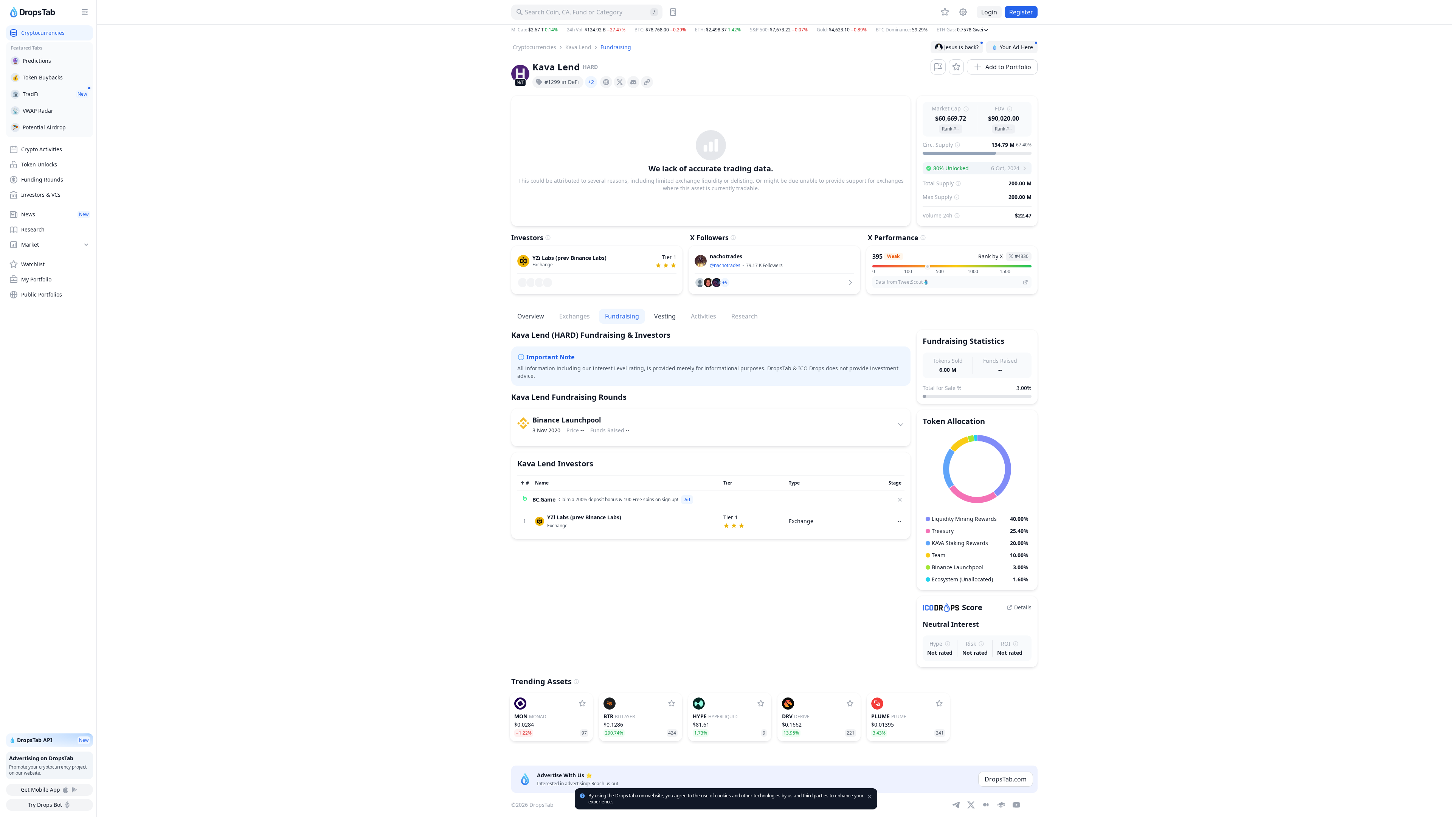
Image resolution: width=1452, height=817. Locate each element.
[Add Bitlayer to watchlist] (672, 703)
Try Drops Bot (45, 804)
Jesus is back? (961, 47)
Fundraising (615, 47)
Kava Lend (578, 47)
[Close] (900, 500)
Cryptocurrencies (534, 47)
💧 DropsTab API (48, 740)
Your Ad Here (1016, 47)
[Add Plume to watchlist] (939, 703)
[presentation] (606, 82)
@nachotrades (725, 265)
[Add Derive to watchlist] (850, 703)
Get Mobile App (40, 789)
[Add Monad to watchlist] (582, 703)
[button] (774, 30)
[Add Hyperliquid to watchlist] (761, 703)
